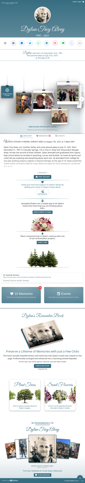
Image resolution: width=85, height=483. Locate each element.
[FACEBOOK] (13, 43)
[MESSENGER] (21, 43)
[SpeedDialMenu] (80, 478)
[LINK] (79, 43)
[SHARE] (71, 43)
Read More (42, 172)
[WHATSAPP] (38, 43)
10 (40, 287)
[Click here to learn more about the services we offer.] (42, 466)
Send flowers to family (42, 212)
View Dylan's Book (42, 366)
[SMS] (63, 43)
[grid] (42, 100)
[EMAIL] (54, 43)
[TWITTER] (30, 43)
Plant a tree (42, 242)
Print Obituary (44, 177)
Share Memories (43, 475)
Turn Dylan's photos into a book (42, 127)
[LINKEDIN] (46, 43)
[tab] (26, 136)
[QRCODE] (5, 43)
